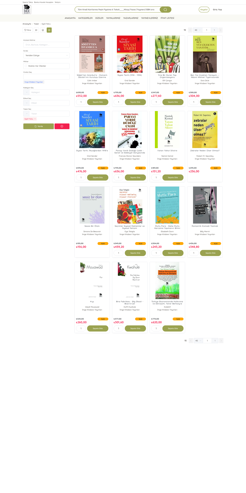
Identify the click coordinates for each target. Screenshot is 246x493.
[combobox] (46, 77)
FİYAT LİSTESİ (167, 18)
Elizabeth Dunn (167, 231)
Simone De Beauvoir (92, 231)
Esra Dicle (205, 80)
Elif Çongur (167, 80)
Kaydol (204, 9)
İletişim (58, 2)
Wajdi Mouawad (92, 307)
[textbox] (46, 77)
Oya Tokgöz (130, 231)
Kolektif (167, 307)
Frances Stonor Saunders (130, 156)
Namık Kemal (167, 156)
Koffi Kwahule (130, 307)
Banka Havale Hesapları (43, 2)
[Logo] (27, 10)
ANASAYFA (70, 18)
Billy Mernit (205, 231)
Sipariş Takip (28, 2)
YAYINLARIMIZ (113, 18)
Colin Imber (92, 80)
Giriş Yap (217, 9)
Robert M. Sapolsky (204, 156)
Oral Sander (130, 80)
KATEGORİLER (85, 18)
